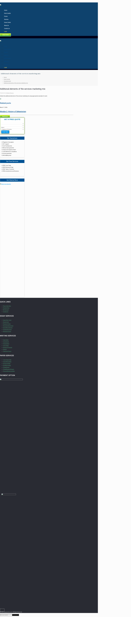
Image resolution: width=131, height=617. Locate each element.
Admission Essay (7, 331)
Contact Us (5, 311)
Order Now (5, 132)
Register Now (6, 307)
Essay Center (7, 79)
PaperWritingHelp (7, 361)
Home (5, 77)
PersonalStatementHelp (9, 371)
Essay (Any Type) (7, 320)
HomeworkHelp (6, 363)
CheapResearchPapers (8, 369)
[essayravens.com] (0, 4)
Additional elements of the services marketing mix (16, 83)
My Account (6, 309)
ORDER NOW (5, 35)
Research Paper (7, 324)
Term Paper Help (7, 359)
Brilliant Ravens (10, 93)
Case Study (5, 340)
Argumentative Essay (8, 325)
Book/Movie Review (8, 327)
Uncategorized (7, 81)
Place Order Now (7, 306)
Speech (5, 349)
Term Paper (6, 345)
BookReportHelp (7, 365)
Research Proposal (7, 347)
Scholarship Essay (7, 329)
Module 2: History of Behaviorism (13, 112)
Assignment (6, 322)
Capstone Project (7, 351)
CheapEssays (6, 367)
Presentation (6, 343)
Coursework (6, 341)
